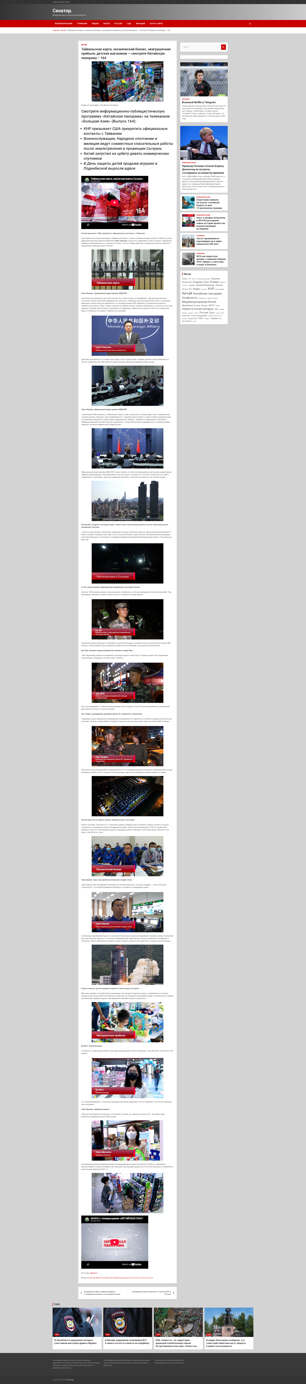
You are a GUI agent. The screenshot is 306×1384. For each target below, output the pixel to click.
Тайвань (207, 318)
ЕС (190, 289)
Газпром (184, 285)
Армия (184, 279)
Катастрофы (219, 289)
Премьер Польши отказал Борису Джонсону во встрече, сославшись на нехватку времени (203, 169)
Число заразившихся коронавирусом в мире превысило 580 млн (209, 241)
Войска (222, 282)
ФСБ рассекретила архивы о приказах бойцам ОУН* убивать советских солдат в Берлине (211, 260)
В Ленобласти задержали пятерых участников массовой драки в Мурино (75, 1341)
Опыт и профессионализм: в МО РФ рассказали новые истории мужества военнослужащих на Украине (211, 223)
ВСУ (189, 279)
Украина (214, 318)
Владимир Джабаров (203, 279)
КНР (111, 1278)
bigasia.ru (94, 1273)
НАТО (211, 305)
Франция (140, 24)
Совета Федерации (199, 316)
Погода (196, 313)
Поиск (223, 47)
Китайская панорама (101, 1278)
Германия (82, 24)
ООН (216, 309)
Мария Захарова (213, 298)
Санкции (218, 313)
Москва (204, 306)
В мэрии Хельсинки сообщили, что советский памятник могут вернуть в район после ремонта (226, 1343)
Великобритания (63, 24)
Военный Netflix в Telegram (199, 102)
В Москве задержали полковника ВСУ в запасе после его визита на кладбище (127, 1341)
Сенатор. (62, 11)
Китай (106, 24)
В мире (214, 281)
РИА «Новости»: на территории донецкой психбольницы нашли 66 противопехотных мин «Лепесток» (176, 1343)
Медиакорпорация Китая (124, 1278)
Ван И (194, 279)
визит (195, 321)
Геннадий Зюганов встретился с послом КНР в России (151, 1293)
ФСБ (220, 318)
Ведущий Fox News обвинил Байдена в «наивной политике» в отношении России (102, 1293)
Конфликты (190, 297)
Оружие (190, 313)
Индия (95, 24)
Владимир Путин (201, 282)
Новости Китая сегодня (144, 1278)
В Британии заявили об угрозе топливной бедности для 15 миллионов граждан (209, 203)
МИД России (202, 298)
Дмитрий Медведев (205, 285)
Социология (192, 318)
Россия (118, 24)
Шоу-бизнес (187, 321)
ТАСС (200, 318)
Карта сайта (156, 24)
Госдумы (191, 285)
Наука (218, 305)
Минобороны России (191, 305)
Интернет (204, 289)
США (129, 24)
